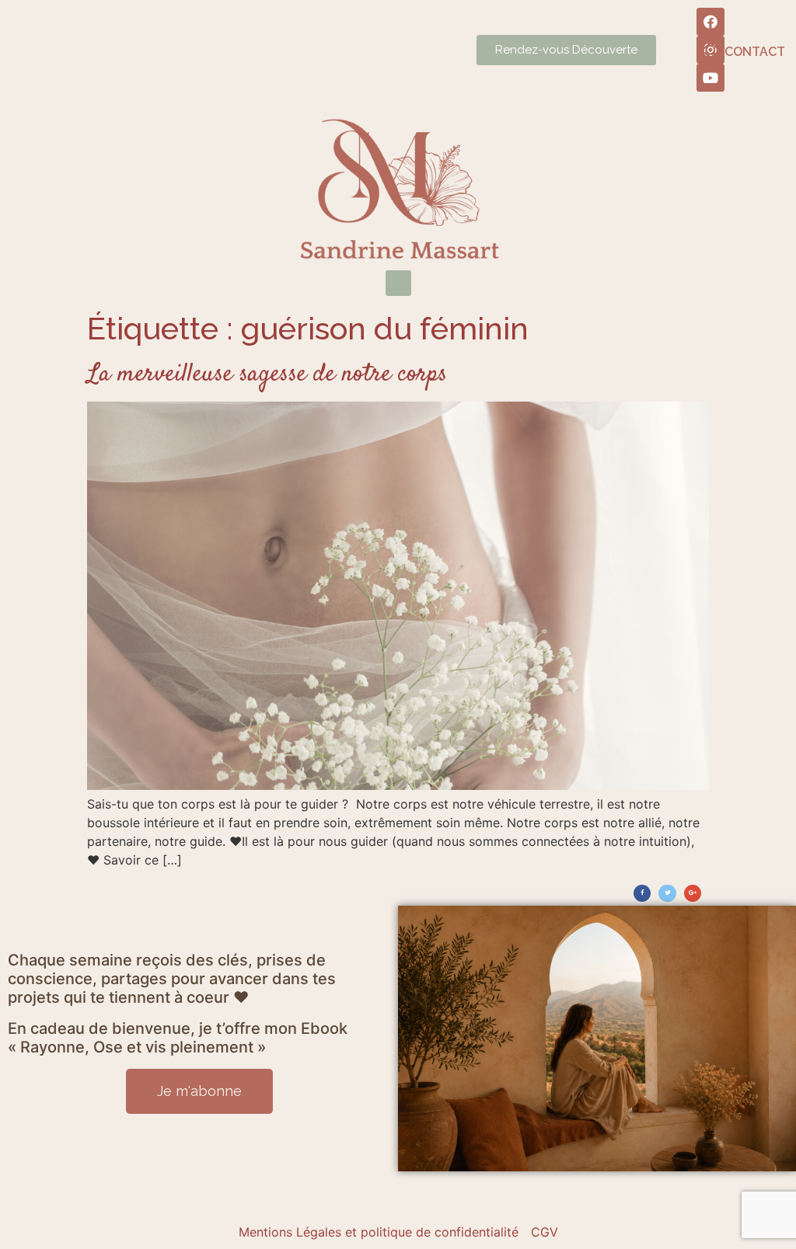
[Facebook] (710, 22)
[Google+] (692, 893)
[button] (398, 283)
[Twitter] (667, 893)
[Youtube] (710, 78)
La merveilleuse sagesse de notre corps (267, 374)
